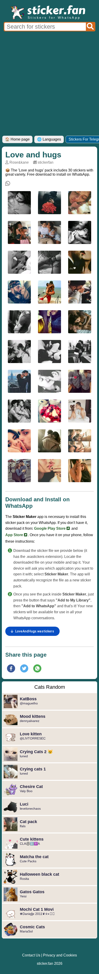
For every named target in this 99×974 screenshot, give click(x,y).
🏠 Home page (17, 139)
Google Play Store (50, 528)
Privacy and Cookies (60, 955)
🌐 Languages (49, 139)
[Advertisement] (49, 83)
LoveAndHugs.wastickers (34, 631)
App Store (14, 535)
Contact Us (31, 955)
